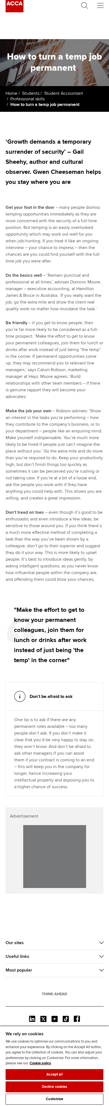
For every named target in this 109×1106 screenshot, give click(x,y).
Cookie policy (40, 1063)
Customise (54, 1099)
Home (11, 93)
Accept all (54, 1074)
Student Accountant (63, 93)
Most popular (19, 970)
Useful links (17, 956)
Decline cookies (54, 1086)
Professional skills (27, 99)
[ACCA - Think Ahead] (14, 11)
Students (30, 93)
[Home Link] (54, 994)
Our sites (15, 943)
